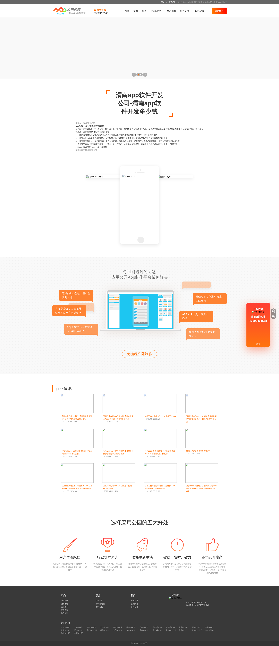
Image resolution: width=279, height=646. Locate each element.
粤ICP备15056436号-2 (140, 643)
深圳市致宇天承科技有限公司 (197, 605)
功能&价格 (156, 10)
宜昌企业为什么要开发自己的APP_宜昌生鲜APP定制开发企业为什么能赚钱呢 (77, 488)
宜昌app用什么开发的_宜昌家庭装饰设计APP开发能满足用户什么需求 (160, 454)
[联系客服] (273, 311)
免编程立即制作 (139, 354)
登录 (163, 2)
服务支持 (184, 10)
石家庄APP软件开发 (213, 627)
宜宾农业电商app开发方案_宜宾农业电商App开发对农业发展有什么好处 (118, 419)
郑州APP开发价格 (133, 627)
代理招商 (171, 10)
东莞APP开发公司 (81, 633)
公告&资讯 (200, 10)
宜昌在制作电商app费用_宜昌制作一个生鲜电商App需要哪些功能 (160, 488)
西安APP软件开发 (120, 627)
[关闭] (258, 343)
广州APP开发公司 (68, 627)
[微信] (273, 316)
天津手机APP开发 (107, 627)
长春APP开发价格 (81, 630)
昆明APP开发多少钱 (147, 630)
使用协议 (64, 610)
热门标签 (64, 613)
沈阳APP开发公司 (68, 630)
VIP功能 (99, 600)
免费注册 (172, 2)
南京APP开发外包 (94, 627)
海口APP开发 (92, 630)
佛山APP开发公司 (68, 633)
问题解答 (64, 600)
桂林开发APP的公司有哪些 (215, 630)
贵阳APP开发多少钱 (121, 630)
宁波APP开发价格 (186, 630)
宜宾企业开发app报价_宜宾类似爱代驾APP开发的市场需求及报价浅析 (77, 419)
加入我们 (134, 607)
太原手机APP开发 (160, 627)
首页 (127, 10)
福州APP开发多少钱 (200, 627)
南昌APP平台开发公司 (187, 627)
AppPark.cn (201, 602)
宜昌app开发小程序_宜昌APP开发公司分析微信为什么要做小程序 (118, 454)
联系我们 (134, 603)
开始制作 (219, 10)
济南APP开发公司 (146, 627)
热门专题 (65, 623)
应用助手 (64, 607)
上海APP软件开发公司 (83, 627)
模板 (144, 10)
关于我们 (134, 600)
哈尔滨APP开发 (106, 630)
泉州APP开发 (197, 630)
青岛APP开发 (171, 630)
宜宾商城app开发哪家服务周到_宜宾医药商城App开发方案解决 (77, 454)
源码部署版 (100, 603)
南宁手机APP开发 (160, 630)
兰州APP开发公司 (133, 630)
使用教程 (64, 603)
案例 (135, 10)
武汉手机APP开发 (173, 627)
